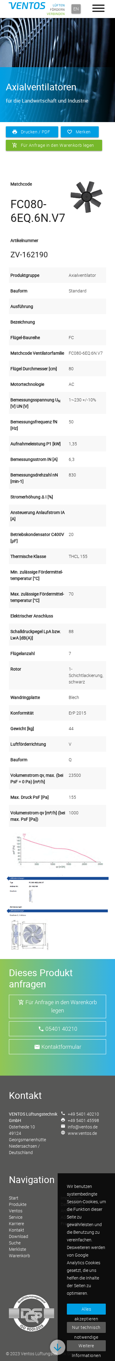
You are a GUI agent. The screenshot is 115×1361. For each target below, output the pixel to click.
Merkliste (17, 1249)
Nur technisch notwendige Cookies (86, 1328)
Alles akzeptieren (86, 1310)
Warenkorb (19, 1255)
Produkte (17, 1204)
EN (76, 9)
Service (15, 1217)
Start (13, 1198)
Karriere (16, 1223)
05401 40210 (61, 1028)
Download (18, 1236)
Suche (15, 1243)
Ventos (15, 1211)
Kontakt (16, 1230)
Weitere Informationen (86, 1347)
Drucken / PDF (32, 132)
